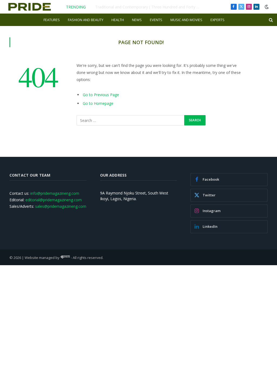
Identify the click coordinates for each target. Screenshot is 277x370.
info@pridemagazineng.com (54, 193)
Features (52, 19)
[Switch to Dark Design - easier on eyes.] (266, 7)
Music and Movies (186, 19)
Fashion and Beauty (85, 19)
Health (117, 19)
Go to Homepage (98, 103)
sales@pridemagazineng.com (60, 206)
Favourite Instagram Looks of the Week (152, 7)
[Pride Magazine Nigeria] (29, 7)
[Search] (270, 20)
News (137, 19)
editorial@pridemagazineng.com (53, 199)
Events (156, 19)
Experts (217, 19)
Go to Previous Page (101, 94)
